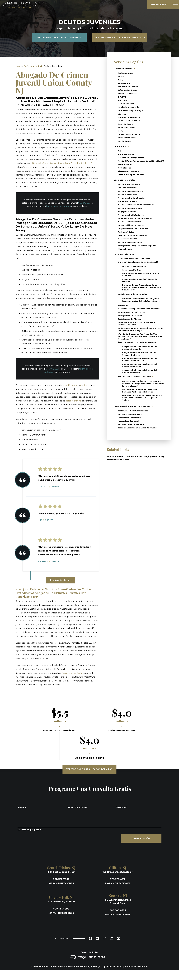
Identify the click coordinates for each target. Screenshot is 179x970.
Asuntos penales (126, 154)
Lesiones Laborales (124, 254)
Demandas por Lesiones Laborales (134, 259)
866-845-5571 (84, 203)
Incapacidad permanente (129, 418)
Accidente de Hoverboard (130, 208)
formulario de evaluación (58, 206)
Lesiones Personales (124, 180)
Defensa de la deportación (131, 158)
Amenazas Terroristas (128, 127)
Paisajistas (123, 305)
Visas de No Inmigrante (129, 171)
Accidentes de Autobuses (130, 191)
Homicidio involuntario (128, 107)
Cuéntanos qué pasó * (29, 830)
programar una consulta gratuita (59, 37)
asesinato (84, 385)
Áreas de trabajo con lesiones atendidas (138, 342)
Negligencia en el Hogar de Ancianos (135, 218)
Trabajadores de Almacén (130, 319)
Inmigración (120, 146)
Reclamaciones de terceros (131, 424)
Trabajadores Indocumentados (132, 294)
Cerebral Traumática (127, 239)
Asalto (121, 76)
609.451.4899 (61, 908)
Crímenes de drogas (127, 90)
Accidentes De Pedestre (129, 222)
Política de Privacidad (136, 966)
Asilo (120, 151)
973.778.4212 (118, 879)
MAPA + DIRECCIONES (61, 883)
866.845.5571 (159, 4)
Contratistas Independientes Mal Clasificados (139, 309)
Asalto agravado (125, 73)
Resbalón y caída (126, 232)
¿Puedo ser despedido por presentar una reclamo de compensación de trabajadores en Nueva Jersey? (140, 336)
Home (19, 66)
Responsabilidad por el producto (133, 229)
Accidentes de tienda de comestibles (136, 205)
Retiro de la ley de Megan (130, 110)
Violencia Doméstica (127, 93)
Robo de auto (124, 83)
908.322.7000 (61, 879)
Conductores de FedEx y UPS (132, 312)
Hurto (120, 131)
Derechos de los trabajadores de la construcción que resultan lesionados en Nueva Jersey (142, 287)
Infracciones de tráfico (129, 134)
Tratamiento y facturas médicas (133, 411)
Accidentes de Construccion (131, 198)
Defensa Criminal (33, 66)
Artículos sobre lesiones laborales (134, 377)
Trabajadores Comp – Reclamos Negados (137, 246)
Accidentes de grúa (131, 270)
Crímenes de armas (127, 138)
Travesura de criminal (128, 87)
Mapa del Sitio (114, 966)
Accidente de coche (127, 195)
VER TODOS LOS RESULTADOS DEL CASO (89, 769)
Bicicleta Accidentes (127, 188)
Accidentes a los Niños (129, 184)
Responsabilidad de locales (131, 225)
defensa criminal (74, 401)
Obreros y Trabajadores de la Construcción (139, 262)
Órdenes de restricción (129, 117)
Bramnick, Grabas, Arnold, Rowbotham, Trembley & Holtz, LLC (62, 163)
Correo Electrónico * (77, 807)
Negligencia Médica (127, 212)
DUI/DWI (122, 97)
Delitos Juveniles (126, 104)
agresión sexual (70, 385)
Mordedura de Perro (127, 201)
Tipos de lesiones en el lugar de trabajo (137, 428)
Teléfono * (121, 807)
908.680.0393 (118, 910)
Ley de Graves (124, 141)
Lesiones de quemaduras (134, 266)
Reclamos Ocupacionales (129, 414)
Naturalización (124, 168)
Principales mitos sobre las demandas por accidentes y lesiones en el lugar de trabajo (142, 397)
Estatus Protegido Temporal (131, 175)
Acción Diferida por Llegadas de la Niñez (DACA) (141, 161)
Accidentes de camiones (130, 242)
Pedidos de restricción (129, 121)
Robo (120, 80)
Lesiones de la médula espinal (132, 235)
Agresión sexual (125, 124)
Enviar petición (141, 838)
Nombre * (22, 807)
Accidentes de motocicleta (131, 215)
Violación (122, 114)
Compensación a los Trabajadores (132, 406)
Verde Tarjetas (125, 164)
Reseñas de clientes (60, 580)
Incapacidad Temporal (128, 421)
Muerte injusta (125, 249)
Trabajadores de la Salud (130, 316)
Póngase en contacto (72, 673)
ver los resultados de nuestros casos (120, 37)
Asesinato (122, 100)
